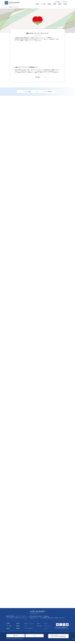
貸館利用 (54, 4)
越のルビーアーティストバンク (29, 623)
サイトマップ (46, 628)
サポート (26, 625)
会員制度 (49, 4)
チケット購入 (43, 4)
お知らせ (38, 623)
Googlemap (46, 616)
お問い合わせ (39, 625)
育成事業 (65, 4)
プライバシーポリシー (47, 625)
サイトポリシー (46, 623)
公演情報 (37, 4)
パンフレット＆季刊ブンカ (29, 628)
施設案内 (60, 4)
